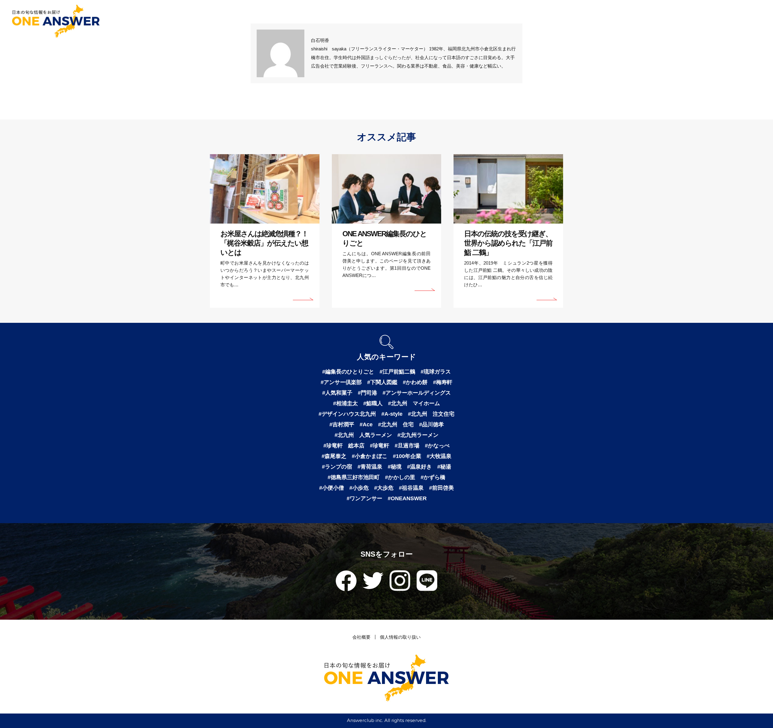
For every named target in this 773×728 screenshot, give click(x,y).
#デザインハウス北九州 (347, 414)
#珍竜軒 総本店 (343, 446)
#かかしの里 (400, 477)
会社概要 (361, 637)
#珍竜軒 (379, 446)
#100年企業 (407, 456)
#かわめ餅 (415, 382)
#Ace (366, 424)
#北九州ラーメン (417, 435)
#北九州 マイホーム (414, 403)
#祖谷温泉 (411, 488)
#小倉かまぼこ (369, 456)
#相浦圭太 (345, 403)
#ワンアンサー (364, 498)
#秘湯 (444, 467)
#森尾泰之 (334, 456)
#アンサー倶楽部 (341, 382)
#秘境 (395, 467)
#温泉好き (419, 467)
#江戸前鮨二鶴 (397, 372)
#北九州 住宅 (396, 424)
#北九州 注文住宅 (431, 414)
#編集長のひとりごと (348, 372)
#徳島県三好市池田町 (354, 477)
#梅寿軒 (442, 382)
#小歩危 (359, 488)
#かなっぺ (437, 446)
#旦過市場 (407, 446)
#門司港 (367, 393)
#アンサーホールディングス (417, 393)
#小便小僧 (331, 488)
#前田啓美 (441, 488)
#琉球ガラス (436, 372)
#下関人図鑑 (382, 382)
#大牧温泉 (439, 456)
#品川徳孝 (431, 424)
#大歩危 (383, 488)
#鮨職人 (373, 403)
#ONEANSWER (407, 498)
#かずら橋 (433, 477)
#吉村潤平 (341, 424)
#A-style (392, 414)
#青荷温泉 (370, 467)
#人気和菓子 (337, 393)
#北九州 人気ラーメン (363, 435)
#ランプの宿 (337, 467)
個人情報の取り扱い (400, 637)
